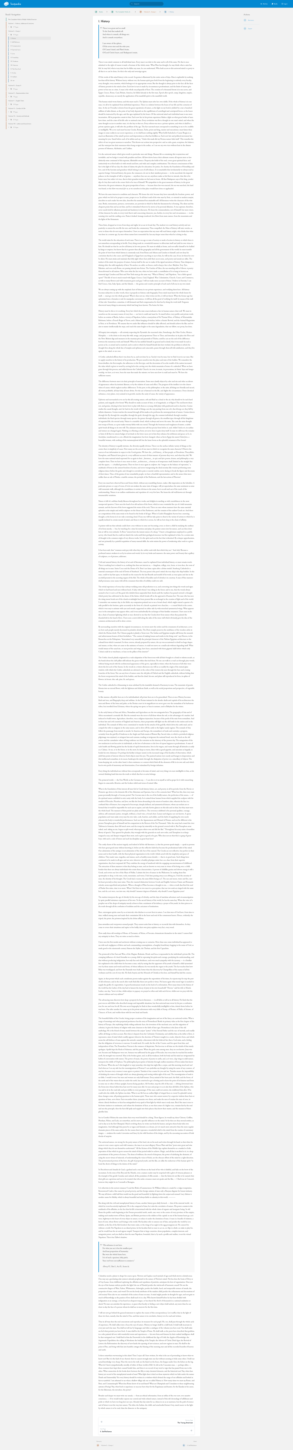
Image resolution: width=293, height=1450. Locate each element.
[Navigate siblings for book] (107, 12)
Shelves (265, 4)
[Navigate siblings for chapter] (135, 12)
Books (276, 4)
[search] (146, 4)
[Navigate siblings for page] (160, 12)
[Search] (132, 4)
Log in (286, 4)
